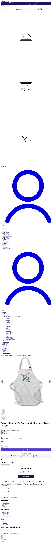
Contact (5, 504)
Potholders (8, 326)
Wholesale (3, 166)
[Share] (3, 539)
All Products (6, 232)
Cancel (35, 9)
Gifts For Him (6, 237)
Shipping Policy (6, 514)
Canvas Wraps (9, 332)
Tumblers (8, 320)
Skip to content (5, 1)
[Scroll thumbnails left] (2, 414)
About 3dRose (6, 503)
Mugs (7, 317)
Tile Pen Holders (9, 338)
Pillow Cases (9, 329)
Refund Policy (6, 513)
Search (4, 521)
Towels (7, 325)
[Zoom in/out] (6, 539)
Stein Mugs (8, 318)
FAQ (4, 505)
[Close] (2, 535)
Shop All (5, 523)
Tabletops (5, 247)
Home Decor (6, 245)
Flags (7, 336)
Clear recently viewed (5, 465)
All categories (17, 9)
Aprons (7, 323)
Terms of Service (6, 516)
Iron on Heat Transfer (10, 339)
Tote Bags (8, 322)
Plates (7, 328)
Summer (5, 239)
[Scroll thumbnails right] (4, 414)
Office (4, 244)
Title (1, 437)
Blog (4, 506)
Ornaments (8, 334)
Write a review (26, 476)
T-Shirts (7, 321)
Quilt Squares (9, 337)
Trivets (7, 327)
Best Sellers (5, 233)
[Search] (40, 9)
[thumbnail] (4, 417)
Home (4, 231)
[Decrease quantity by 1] (1, 442)
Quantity (2, 441)
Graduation (5, 240)
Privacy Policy (6, 512)
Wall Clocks (8, 331)
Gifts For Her (6, 238)
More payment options (26, 453)
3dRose (3, 428)
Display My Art (6, 248)
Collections (5, 524)
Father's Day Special (7, 236)
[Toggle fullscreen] (5, 539)
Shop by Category (8, 234)
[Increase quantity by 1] (1, 445)
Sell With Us (3, 165)
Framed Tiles (9, 333)
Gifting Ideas (6, 242)
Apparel (5, 243)
